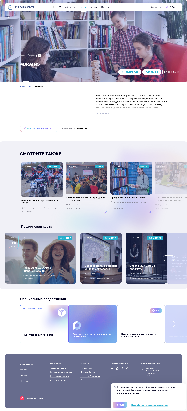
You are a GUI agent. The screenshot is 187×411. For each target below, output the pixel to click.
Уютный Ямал (86, 368)
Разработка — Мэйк (34, 398)
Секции (93, 7)
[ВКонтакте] (112, 368)
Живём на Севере (58, 368)
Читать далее (101, 113)
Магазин (105, 7)
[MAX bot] (127, 368)
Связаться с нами (58, 380)
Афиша (83, 7)
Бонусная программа (59, 376)
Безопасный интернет (90, 376)
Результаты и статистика (61, 372)
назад (11, 17)
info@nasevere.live (150, 363)
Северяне (84, 380)
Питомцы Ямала (87, 372)
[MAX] (117, 368)
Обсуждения (70, 7)
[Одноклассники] (122, 368)
